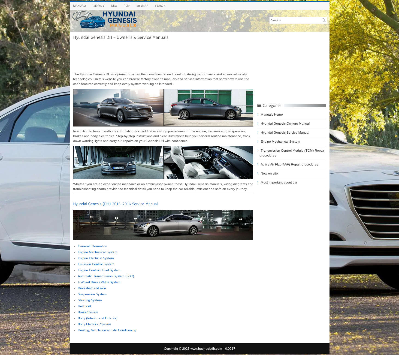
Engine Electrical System (96, 258)
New (114, 6)
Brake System (88, 312)
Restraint (84, 306)
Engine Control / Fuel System (99, 270)
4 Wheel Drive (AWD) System (99, 282)
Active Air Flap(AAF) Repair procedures (289, 164)
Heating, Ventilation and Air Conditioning (107, 330)
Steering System (90, 300)
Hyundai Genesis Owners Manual (285, 123)
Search (160, 6)
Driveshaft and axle (92, 288)
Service (99, 6)
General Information (92, 246)
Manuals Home (272, 114)
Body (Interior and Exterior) (98, 318)
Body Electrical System (94, 324)
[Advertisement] (163, 55)
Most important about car (279, 182)
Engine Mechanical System (97, 252)
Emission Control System (96, 264)
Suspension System (92, 294)
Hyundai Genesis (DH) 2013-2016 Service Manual (115, 203)
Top (127, 6)
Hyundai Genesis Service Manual (285, 132)
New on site (269, 173)
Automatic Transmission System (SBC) (106, 276)
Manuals (80, 6)
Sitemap (142, 6)
